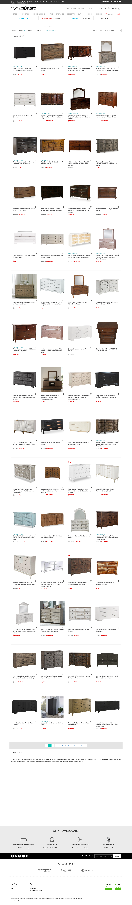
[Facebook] (12, 856)
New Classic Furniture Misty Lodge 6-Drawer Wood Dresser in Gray (24, 677)
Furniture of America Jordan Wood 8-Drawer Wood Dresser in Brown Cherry (52, 116)
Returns (32, 886)
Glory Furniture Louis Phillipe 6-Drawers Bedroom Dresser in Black (107, 396)
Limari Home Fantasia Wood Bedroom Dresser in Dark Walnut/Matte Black (50, 397)
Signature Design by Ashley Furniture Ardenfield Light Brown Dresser (106, 163)
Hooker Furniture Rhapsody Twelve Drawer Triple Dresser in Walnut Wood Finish (107, 444)
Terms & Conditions (52, 898)
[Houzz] (27, 856)
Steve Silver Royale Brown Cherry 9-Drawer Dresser (79, 677)
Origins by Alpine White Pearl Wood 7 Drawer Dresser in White (24, 443)
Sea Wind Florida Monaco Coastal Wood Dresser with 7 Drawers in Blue (24, 537)
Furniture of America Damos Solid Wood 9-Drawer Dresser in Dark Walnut (79, 210)
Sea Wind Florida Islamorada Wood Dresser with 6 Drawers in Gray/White (23, 490)
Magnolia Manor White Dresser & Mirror (79, 537)
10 (78, 745)
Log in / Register (15, 884)
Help (12, 888)
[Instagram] (23, 856)
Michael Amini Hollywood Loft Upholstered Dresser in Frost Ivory (24, 583)
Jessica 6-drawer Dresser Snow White (78, 350)
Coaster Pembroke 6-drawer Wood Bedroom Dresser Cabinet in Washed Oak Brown (79, 397)
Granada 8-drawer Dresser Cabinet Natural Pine (79, 724)
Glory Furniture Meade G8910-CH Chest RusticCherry (106, 350)
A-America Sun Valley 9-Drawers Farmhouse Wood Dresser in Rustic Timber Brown (107, 537)
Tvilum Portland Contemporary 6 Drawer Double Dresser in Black (23, 69)
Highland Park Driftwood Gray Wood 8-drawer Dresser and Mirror (107, 69)
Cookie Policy (68, 898)
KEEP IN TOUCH (87, 856)
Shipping (32, 884)
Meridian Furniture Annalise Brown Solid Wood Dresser (24, 209)
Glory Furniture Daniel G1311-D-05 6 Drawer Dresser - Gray (107, 677)
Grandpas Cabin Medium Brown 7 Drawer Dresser (52, 163)
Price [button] (30, 30)
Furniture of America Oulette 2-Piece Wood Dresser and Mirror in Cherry (79, 116)
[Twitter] (16, 856)
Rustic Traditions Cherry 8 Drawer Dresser (107, 209)
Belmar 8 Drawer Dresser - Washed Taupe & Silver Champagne (52, 630)
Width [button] (21, 30)
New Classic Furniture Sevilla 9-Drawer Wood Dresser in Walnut (51, 209)
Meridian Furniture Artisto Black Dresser (23, 724)
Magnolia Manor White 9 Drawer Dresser (78, 630)
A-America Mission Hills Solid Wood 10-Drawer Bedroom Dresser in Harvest (52, 490)
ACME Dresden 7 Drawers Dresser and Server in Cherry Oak (79, 69)
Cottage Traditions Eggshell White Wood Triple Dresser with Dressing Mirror (24, 631)
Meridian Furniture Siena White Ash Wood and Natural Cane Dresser (79, 256)
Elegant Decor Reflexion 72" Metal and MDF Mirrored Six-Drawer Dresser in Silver (52, 584)
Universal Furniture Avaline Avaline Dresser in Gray (52, 256)
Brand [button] (39, 30)
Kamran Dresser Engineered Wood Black (52, 724)
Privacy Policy (60, 898)
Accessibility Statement (36, 890)
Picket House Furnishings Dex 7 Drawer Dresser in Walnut (78, 583)
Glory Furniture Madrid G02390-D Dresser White (24, 256)
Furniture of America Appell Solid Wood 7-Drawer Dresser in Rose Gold (51, 350)
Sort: (101, 30)
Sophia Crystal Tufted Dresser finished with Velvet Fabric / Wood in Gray (24, 397)
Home (12, 26)
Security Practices (77, 898)
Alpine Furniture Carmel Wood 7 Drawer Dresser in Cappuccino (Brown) (78, 163)
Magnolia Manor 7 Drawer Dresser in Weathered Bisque (24, 303)
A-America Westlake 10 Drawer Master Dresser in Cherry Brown (106, 116)
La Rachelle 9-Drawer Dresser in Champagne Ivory (78, 443)
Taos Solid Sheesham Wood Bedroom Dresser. (105, 583)
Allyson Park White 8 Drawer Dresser (22, 116)
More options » (18, 66)
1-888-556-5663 (105, 1)
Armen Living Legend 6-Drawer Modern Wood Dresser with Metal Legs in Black (107, 724)
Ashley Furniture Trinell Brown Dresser (50, 69)
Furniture (18, 26)
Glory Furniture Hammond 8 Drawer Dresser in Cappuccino (24, 350)
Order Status (14, 886)
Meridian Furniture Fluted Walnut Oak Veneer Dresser (51, 537)
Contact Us (33, 888)
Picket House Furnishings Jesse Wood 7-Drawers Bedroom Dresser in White (79, 490)
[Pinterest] (19, 856)
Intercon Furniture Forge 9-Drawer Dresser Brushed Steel (52, 677)
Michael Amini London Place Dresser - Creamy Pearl (105, 490)
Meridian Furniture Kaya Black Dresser (50, 443)
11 (82, 745)
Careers (51, 884)
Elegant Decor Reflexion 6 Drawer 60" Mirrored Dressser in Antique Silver (51, 303)
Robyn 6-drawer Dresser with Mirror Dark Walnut (77, 303)
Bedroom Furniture (28, 26)
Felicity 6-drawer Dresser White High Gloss (106, 630)
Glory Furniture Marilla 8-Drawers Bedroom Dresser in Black (23, 163)
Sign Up (117, 856)
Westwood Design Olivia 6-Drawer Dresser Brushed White (107, 303)
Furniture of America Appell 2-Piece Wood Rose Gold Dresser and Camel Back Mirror (107, 257)
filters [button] (50, 30)
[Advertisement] (46, 768)
